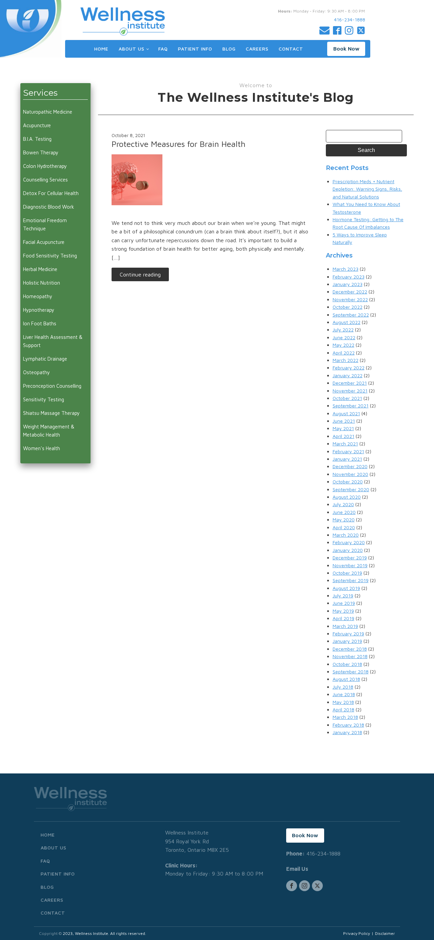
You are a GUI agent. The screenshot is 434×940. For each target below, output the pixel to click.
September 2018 (351, 671)
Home (101, 49)
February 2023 (348, 277)
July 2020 (343, 504)
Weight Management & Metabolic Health (48, 431)
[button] (346, 49)
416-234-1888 (349, 19)
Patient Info (195, 49)
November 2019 (350, 565)
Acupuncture (37, 125)
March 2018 (345, 717)
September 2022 (351, 315)
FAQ (163, 49)
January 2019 (347, 641)
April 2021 (343, 436)
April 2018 (343, 709)
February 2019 (348, 633)
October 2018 (347, 664)
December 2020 (350, 466)
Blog (229, 49)
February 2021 (348, 451)
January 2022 (347, 375)
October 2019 (347, 573)
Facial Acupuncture (43, 242)
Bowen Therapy (40, 152)
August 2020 (347, 497)
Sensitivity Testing (43, 399)
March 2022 (345, 360)
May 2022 (343, 345)
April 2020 (344, 527)
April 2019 (343, 618)
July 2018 (343, 687)
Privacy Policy (356, 933)
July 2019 (343, 595)
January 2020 (348, 550)
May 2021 (343, 428)
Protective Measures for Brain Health (178, 144)
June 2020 (344, 512)
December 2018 (350, 649)
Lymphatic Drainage (45, 359)
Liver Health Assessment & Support (52, 341)
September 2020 (351, 489)
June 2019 (344, 603)
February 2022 (348, 367)
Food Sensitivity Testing (50, 255)
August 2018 (346, 679)
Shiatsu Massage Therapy (51, 413)
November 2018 (350, 656)
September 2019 (351, 580)
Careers (257, 49)
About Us (131, 49)
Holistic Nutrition (41, 283)
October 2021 (347, 398)
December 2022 (350, 291)
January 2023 (347, 284)
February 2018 (348, 725)
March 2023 (345, 269)
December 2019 (350, 557)
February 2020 (349, 542)
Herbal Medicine (40, 269)
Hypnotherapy (38, 310)
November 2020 (350, 474)
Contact (291, 49)
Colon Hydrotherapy (45, 166)
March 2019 (345, 626)
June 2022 (344, 337)
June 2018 (344, 694)
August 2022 (346, 322)
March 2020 (346, 535)
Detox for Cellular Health (51, 193)
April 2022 (344, 353)
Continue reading (140, 274)
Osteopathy (36, 372)
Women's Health (41, 448)
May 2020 (344, 519)
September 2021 (351, 405)
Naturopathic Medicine (47, 112)
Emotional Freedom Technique (45, 224)
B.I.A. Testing (37, 139)
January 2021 (347, 459)
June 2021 (344, 421)
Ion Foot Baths (39, 323)
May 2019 (343, 611)
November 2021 (350, 391)
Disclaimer (385, 933)
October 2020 (348, 481)
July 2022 (343, 329)
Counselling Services (45, 180)
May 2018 (343, 702)
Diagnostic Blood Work (48, 207)
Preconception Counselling (52, 386)
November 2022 (350, 299)
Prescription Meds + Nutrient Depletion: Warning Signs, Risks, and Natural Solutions (367, 188)
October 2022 (347, 307)
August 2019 (346, 588)
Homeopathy (37, 296)
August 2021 (346, 413)
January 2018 (347, 732)
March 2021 (345, 443)
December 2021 (350, 383)
